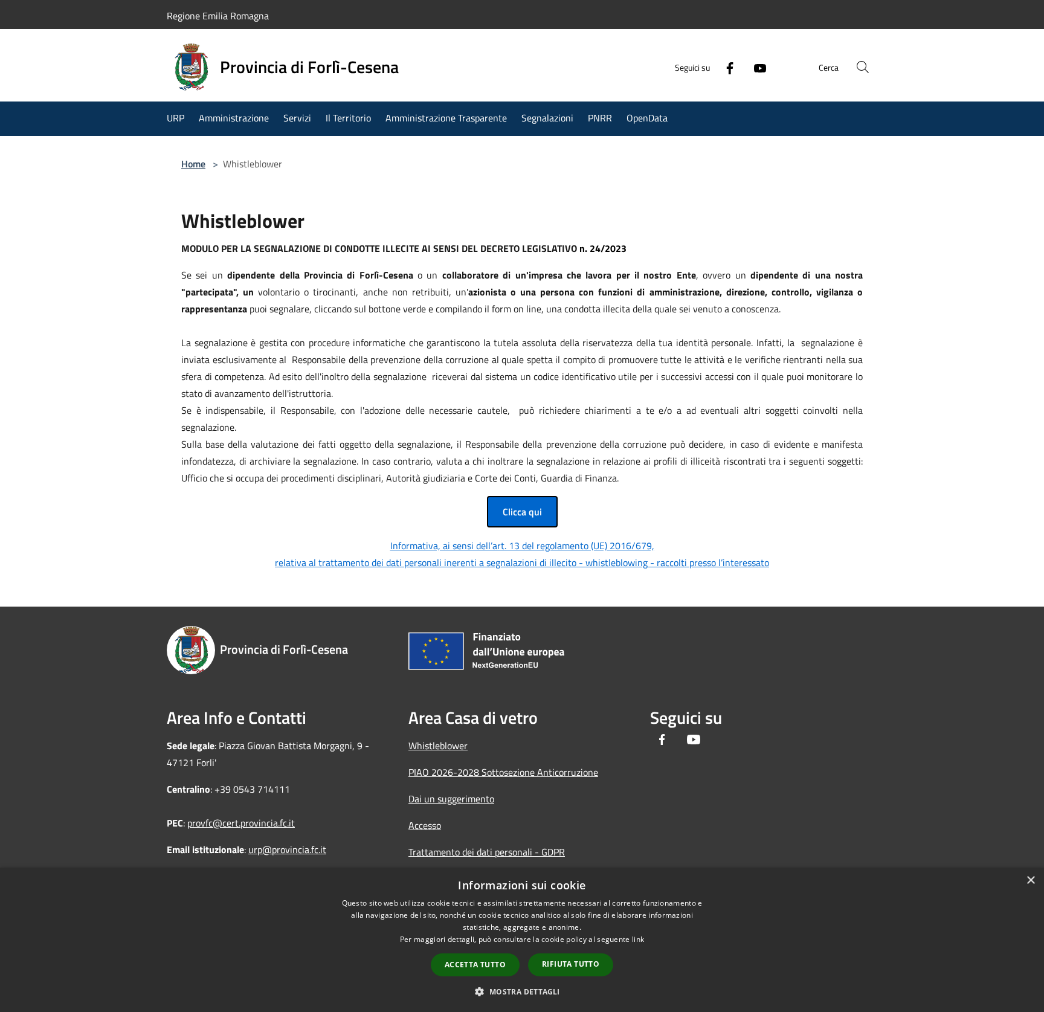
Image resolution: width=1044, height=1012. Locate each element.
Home (193, 163)
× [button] (1030, 880)
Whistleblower (438, 745)
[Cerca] (862, 67)
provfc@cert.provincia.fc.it (241, 823)
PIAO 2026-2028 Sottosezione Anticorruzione (503, 772)
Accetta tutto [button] (475, 964)
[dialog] (522, 940)
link (638, 939)
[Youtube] (755, 67)
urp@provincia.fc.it (287, 849)
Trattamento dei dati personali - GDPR (486, 852)
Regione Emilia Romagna (218, 15)
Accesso (424, 825)
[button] (521, 991)
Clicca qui (522, 511)
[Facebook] (725, 67)
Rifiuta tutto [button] (570, 964)
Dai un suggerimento (451, 798)
